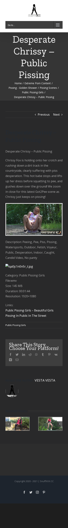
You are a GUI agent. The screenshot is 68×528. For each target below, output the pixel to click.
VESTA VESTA (45, 380)
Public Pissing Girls (15, 325)
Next (56, 115)
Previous (44, 115)
